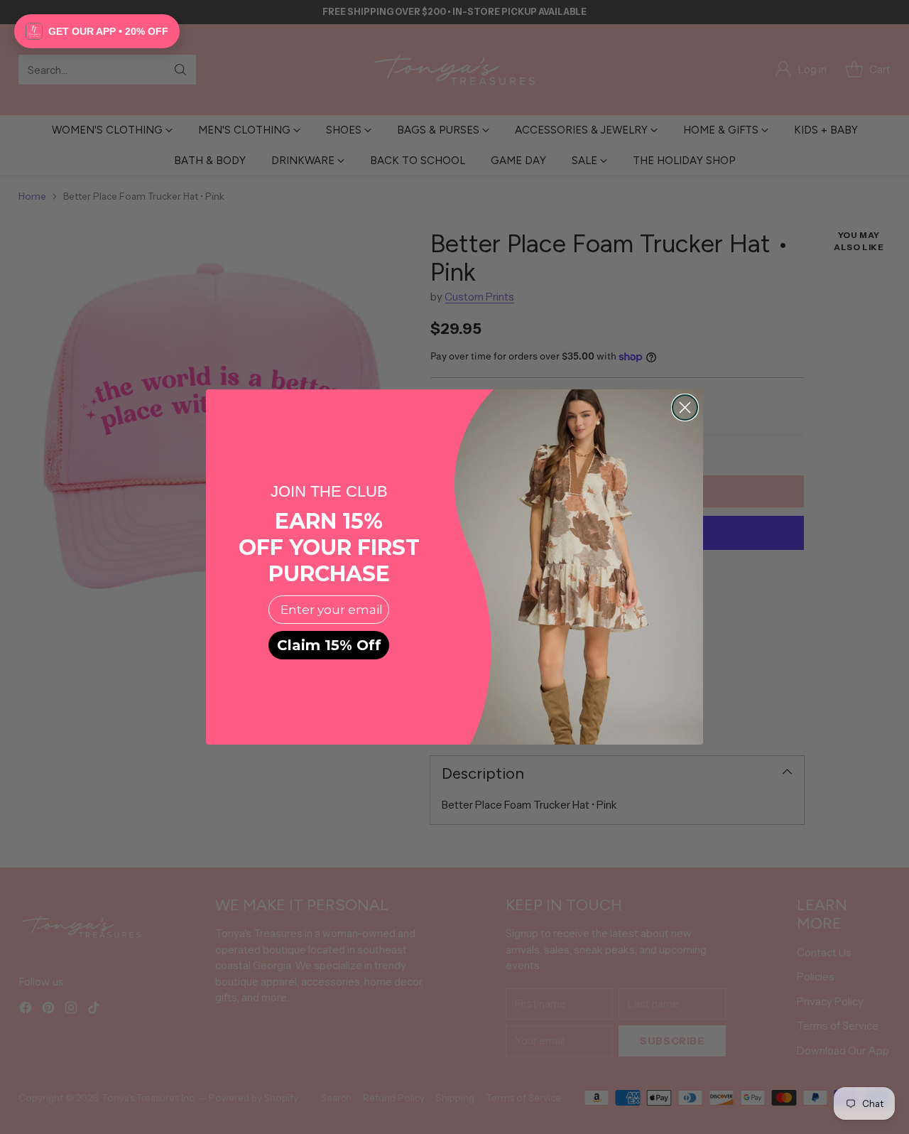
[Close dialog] (685, 407)
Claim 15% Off (329, 645)
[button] (97, 31)
